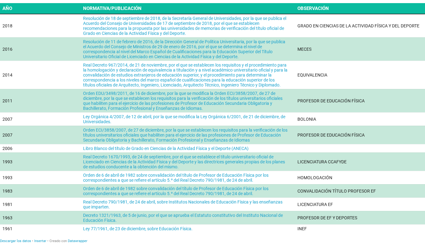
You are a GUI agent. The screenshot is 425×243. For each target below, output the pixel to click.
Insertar (40, 241)
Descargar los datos (15, 241)
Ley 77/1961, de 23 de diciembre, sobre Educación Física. (138, 228)
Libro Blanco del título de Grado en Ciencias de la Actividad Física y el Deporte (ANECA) (166, 148)
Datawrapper (77, 241)
